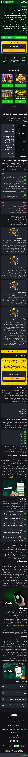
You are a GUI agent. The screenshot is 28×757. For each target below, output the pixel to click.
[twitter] (17, 741)
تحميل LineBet (12, 477)
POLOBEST (15, 46)
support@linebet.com (22, 625)
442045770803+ (13, 735)
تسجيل (8, 2)
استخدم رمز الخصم (14, 50)
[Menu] (2, 2)
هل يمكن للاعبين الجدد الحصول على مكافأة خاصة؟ (16, 705)
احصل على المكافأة (20, 37)
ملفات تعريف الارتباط (22, 729)
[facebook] (14, 741)
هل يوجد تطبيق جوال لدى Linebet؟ (18, 699)
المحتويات (24, 755)
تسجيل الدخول (7, 37)
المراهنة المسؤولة (9, 725)
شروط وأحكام (12, 729)
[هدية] (12, 2)
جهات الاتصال (5, 729)
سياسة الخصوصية (19, 725)
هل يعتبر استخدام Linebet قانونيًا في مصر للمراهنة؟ (16, 692)
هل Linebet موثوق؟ (21, 686)
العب (20, 85)
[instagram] (11, 741)
